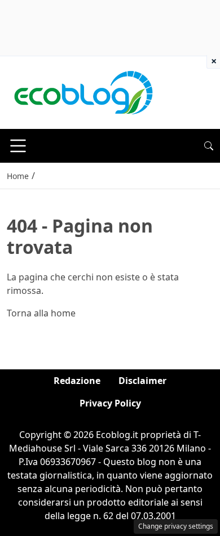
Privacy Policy (110, 403)
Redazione (77, 380)
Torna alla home (41, 313)
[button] (208, 146)
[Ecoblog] (83, 92)
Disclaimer (142, 380)
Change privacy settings (175, 526)
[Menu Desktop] (18, 146)
